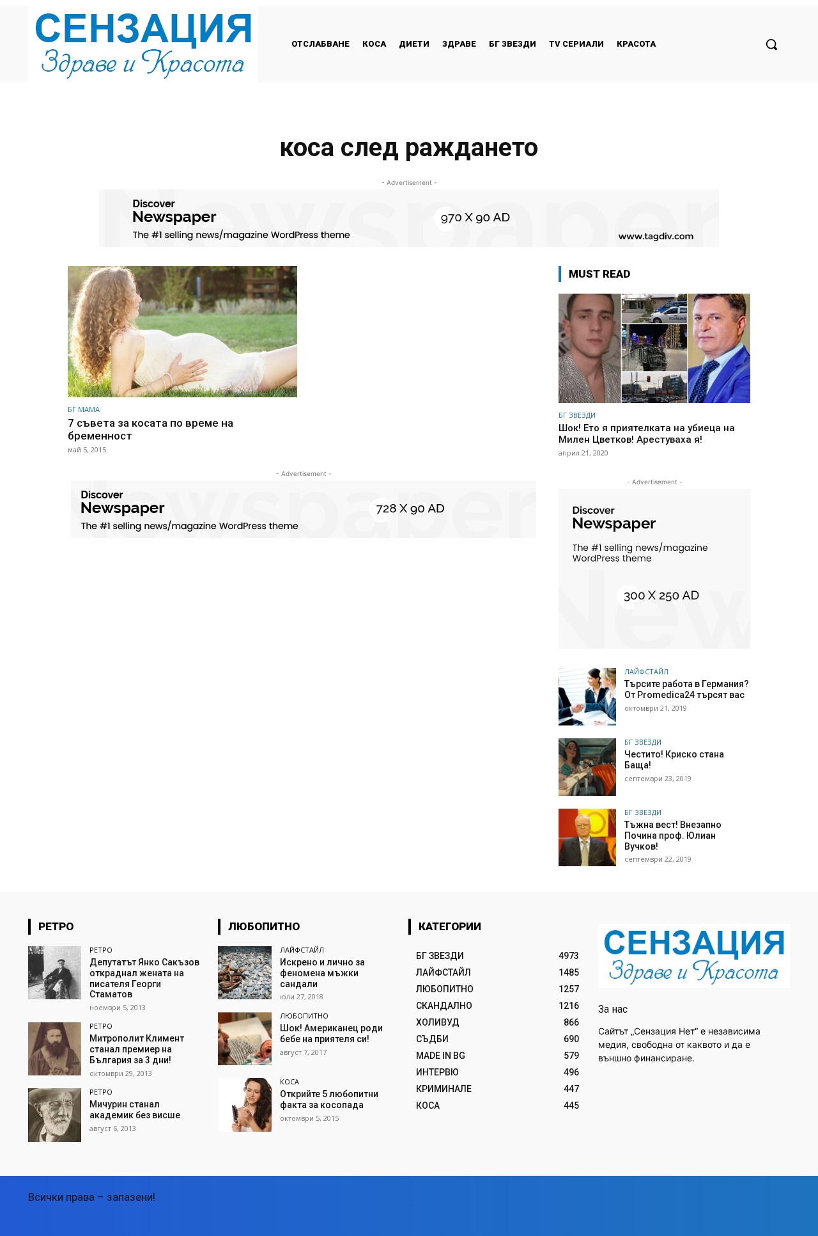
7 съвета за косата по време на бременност (150, 429)
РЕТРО (100, 949)
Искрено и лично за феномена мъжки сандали (322, 973)
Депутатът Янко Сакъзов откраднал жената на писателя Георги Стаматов (144, 978)
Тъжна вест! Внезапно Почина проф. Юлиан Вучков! (673, 836)
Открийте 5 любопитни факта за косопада (329, 1099)
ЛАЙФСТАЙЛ (646, 671)
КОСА (289, 1081)
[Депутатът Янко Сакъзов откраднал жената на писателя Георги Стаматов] (54, 972)
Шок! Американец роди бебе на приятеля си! (331, 1033)
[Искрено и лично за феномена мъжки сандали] (244, 972)
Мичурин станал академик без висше (134, 1109)
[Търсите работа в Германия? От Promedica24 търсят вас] (587, 696)
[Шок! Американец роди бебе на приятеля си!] (244, 1038)
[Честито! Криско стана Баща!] (587, 767)
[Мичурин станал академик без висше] (54, 1114)
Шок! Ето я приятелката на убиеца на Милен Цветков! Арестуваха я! (647, 433)
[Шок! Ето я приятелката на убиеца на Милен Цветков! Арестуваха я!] (654, 348)
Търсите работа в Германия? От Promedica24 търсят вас (686, 689)
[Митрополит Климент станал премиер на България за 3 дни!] (54, 1048)
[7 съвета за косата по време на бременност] (182, 331)
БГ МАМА (84, 409)
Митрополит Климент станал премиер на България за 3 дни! (136, 1049)
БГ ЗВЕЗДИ (577, 414)
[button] (771, 44)
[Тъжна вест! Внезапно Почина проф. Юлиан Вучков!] (587, 837)
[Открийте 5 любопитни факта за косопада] (244, 1104)
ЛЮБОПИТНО (304, 1015)
